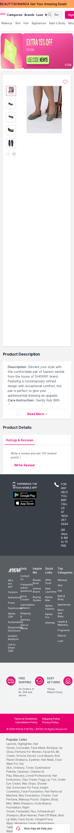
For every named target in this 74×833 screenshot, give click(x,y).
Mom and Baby (61, 613)
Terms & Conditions (25, 718)
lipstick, (11, 743)
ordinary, (19, 767)
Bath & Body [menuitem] (57, 23)
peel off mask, (47, 815)
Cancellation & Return (27, 606)
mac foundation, (29, 795)
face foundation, (32, 791)
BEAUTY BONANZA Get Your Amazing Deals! (33, 4)
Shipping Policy (51, 718)
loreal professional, (38, 775)
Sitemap (50, 622)
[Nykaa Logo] (3, 14)
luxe (39, 14)
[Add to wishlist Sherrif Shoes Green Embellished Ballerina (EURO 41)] (65, 82)
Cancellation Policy (26, 722)
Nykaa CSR (11, 615)
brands (29, 14)
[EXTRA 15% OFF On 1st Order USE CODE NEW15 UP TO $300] (37, 51)
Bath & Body (61, 598)
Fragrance (64, 630)
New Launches (50, 590)
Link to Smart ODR (12, 647)
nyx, (34, 811)
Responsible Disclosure (15, 629)
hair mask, (47, 759)
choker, (46, 795)
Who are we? (10, 583)
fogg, (42, 779)
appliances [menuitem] (39, 23)
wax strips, (29, 783)
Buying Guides (37, 599)
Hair (60, 590)
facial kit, (49, 751)
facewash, (23, 811)
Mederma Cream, (26, 823)
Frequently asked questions (26, 587)
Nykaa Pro (48, 616)
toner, (30, 767)
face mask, (38, 747)
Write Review (24, 465)
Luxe (60, 640)
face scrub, (26, 819)
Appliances (64, 604)
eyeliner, (34, 759)
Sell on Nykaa (24, 627)
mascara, (19, 775)
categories (14, 14)
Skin (60, 585)
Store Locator (24, 598)
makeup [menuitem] (6, 23)
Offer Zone (48, 581)
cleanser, (23, 771)
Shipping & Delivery (25, 616)
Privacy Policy (50, 722)
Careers (13, 592)
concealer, (23, 747)
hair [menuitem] (26, 23)
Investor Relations (13, 637)
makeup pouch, (29, 799)
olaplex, (45, 799)
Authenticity (15, 597)
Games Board (37, 590)
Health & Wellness (63, 623)
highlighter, (25, 743)
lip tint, (52, 779)
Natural (62, 635)
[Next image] (14, 154)
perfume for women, (28, 751)
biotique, (52, 747)
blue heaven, (28, 815)
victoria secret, (26, 755)
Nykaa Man (48, 599)
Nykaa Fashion (49, 607)
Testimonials (15, 608)
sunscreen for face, (25, 787)
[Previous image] (8, 154)
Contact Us (24, 578)
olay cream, (30, 779)
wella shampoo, (23, 803)
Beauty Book (37, 581)
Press (11, 602)
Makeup (62, 579)
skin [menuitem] (18, 23)
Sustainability (15, 622)
